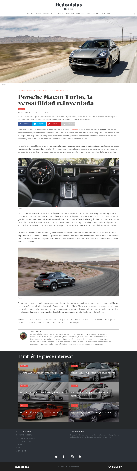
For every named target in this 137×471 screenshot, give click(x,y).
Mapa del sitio (22, 451)
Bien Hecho (106, 14)
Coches (46, 14)
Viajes (53, 14)
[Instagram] (72, 457)
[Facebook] (64, 457)
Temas (18, 448)
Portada (30, 14)
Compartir (26, 123)
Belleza (60, 14)
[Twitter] (56, 457)
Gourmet (96, 14)
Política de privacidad (25, 438)
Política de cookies (24, 441)
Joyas (88, 14)
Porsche (74, 130)
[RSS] (80, 457)
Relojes (38, 14)
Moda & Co (80, 14)
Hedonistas (68, 5)
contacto (20, 444)
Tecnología (70, 14)
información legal (24, 435)
